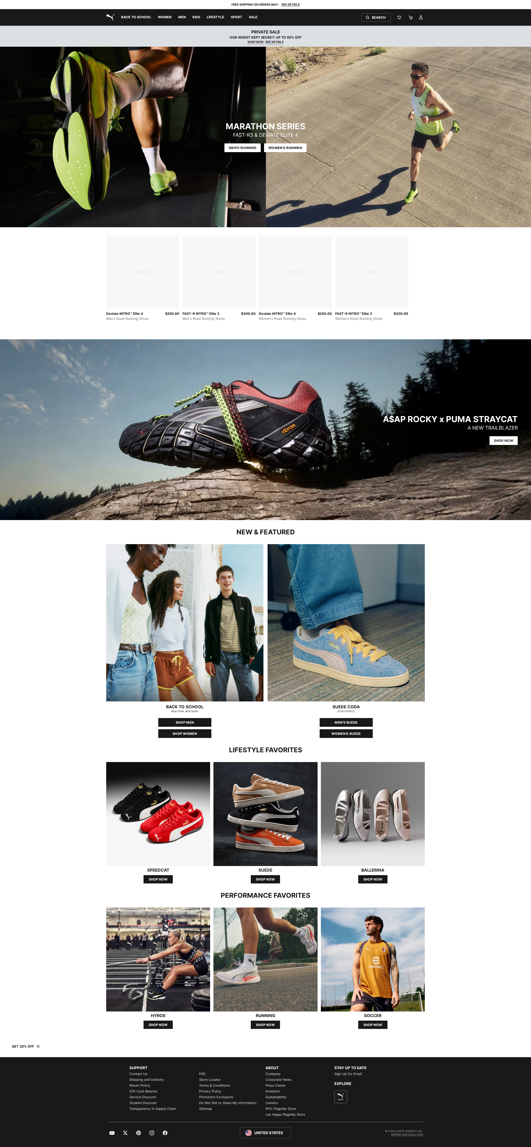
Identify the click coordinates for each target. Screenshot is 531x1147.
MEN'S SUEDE (346, 722)
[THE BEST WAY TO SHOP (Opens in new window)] (340, 1096)
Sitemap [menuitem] (205, 1109)
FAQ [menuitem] (202, 1074)
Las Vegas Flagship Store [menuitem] (285, 1114)
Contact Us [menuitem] (138, 1074)
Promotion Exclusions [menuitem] (216, 1097)
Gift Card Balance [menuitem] (143, 1091)
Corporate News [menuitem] (278, 1079)
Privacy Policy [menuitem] (210, 1091)
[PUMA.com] (109, 17)
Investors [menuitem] (273, 1091)
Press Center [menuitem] (276, 1085)
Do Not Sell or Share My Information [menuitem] (227, 1103)
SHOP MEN (185, 722)
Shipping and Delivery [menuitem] (146, 1079)
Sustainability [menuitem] (276, 1097)
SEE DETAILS (290, 4)
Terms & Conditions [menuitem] (214, 1085)
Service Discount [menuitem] (142, 1097)
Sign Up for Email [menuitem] (348, 1074)
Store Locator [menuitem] (210, 1079)
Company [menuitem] (273, 1074)
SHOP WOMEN (185, 734)
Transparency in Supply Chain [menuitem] (152, 1109)
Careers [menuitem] (272, 1103)
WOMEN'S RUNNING (285, 148)
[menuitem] (136, 17)
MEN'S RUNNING (242, 148)
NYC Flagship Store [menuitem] (281, 1109)
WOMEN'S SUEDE (346, 734)
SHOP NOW (255, 42)
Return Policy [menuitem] (139, 1085)
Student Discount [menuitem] (143, 1103)
